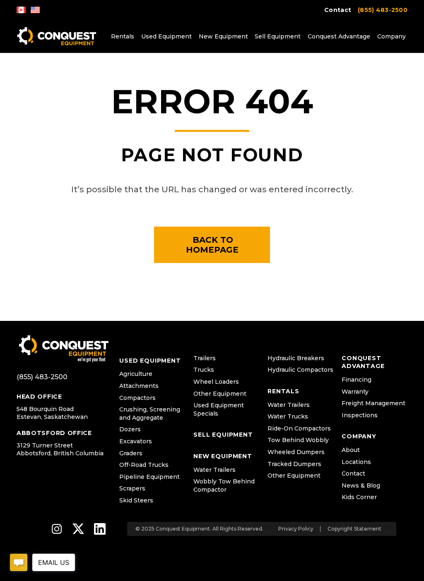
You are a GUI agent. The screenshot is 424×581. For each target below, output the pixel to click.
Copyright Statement (354, 529)
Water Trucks (287, 416)
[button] (212, 245)
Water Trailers (214, 469)
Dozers (130, 429)
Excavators (135, 441)
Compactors (137, 398)
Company (391, 36)
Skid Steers (136, 500)
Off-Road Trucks (144, 465)
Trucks (203, 369)
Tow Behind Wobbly (298, 440)
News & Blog (361, 485)
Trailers (204, 358)
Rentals (122, 36)
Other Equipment (219, 393)
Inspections (360, 415)
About (351, 450)
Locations (356, 462)
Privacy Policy (295, 529)
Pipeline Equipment (149, 477)
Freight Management (373, 403)
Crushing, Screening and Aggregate (149, 413)
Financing (356, 379)
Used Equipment (166, 36)
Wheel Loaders (216, 381)
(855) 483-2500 (382, 10)
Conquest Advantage (339, 36)
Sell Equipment (278, 36)
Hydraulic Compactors (300, 369)
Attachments (139, 386)
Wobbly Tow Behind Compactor (224, 485)
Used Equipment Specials (218, 409)
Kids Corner (359, 497)
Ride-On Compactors (299, 428)
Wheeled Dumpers (296, 452)
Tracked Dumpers (294, 464)
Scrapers (132, 488)
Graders (130, 453)
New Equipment (223, 36)
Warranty (355, 391)
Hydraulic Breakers (295, 358)
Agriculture (135, 374)
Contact (337, 10)
